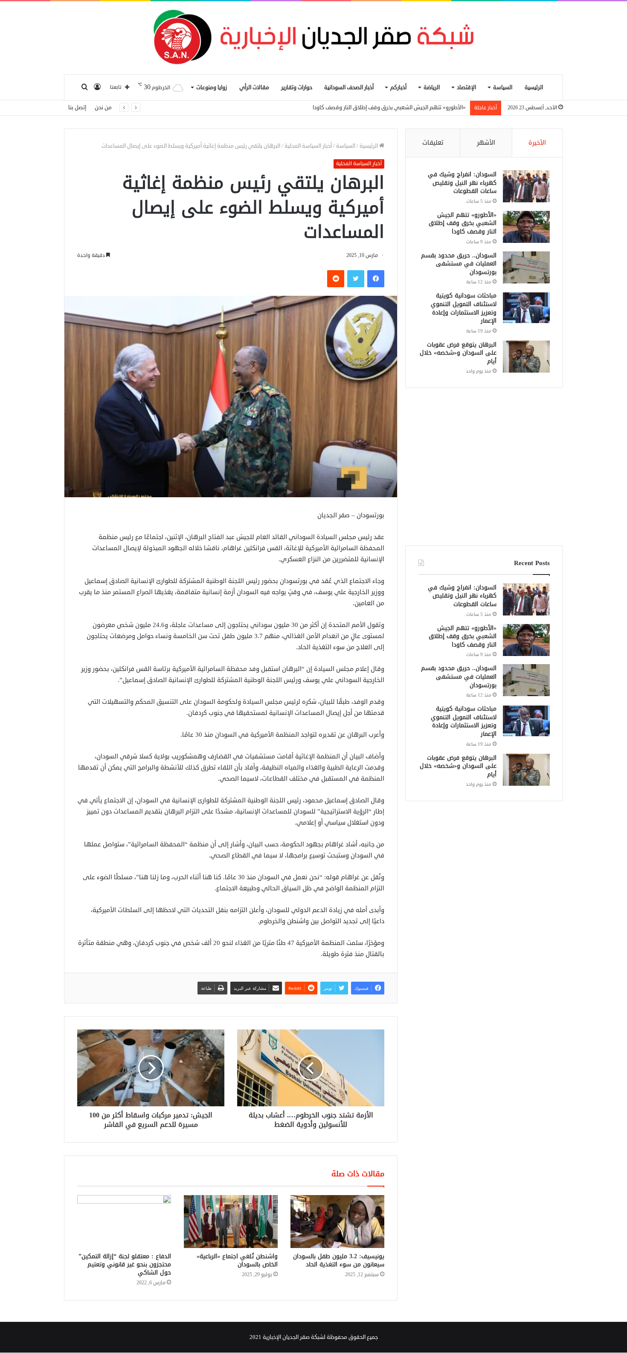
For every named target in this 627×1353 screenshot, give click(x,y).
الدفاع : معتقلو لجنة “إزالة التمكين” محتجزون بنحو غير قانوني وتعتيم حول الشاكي (124, 1264)
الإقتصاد (466, 87)
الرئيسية (534, 87)
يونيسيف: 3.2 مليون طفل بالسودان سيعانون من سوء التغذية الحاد (338, 1260)
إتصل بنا (77, 107)
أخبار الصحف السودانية (349, 87)
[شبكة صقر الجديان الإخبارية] (313, 37)
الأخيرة (537, 142)
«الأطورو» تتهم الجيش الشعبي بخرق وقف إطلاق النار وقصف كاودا (462, 223)
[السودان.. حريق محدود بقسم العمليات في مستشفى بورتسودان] (526, 267)
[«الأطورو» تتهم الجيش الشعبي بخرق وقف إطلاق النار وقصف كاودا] (526, 227)
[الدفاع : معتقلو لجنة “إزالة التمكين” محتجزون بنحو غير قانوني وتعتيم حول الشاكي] (124, 1221)
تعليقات (433, 142)
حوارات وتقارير (296, 87)
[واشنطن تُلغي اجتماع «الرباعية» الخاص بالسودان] (231, 1221)
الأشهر (486, 142)
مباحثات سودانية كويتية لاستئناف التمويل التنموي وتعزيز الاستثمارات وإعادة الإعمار (463, 308)
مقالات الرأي (254, 87)
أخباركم (398, 87)
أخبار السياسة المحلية (308, 146)
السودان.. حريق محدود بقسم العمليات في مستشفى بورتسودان (393, 107)
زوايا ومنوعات (211, 87)
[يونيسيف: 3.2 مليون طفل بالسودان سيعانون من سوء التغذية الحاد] (337, 1221)
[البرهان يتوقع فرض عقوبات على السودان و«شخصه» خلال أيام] (526, 357)
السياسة (502, 87)
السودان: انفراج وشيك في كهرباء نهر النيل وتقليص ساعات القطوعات (462, 183)
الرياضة (432, 87)
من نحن (103, 107)
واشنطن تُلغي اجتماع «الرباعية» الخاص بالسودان (237, 1260)
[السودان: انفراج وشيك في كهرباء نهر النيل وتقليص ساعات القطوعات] (526, 186)
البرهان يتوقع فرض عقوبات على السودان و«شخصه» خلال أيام (458, 353)
